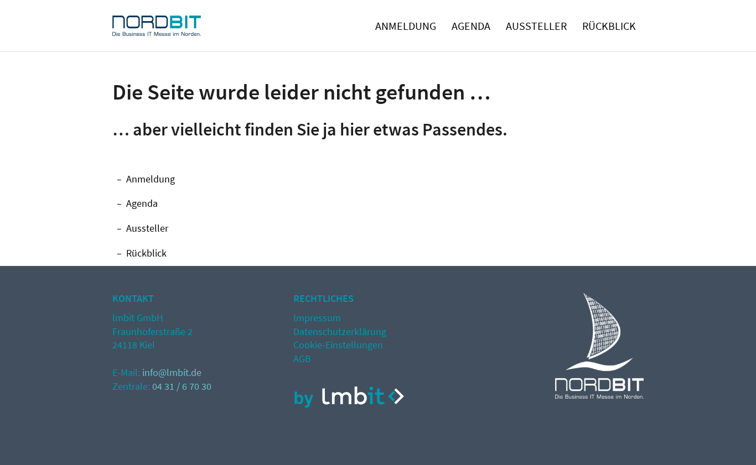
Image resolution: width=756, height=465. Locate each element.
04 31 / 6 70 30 (181, 386)
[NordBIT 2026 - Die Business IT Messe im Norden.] (156, 29)
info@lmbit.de (171, 372)
